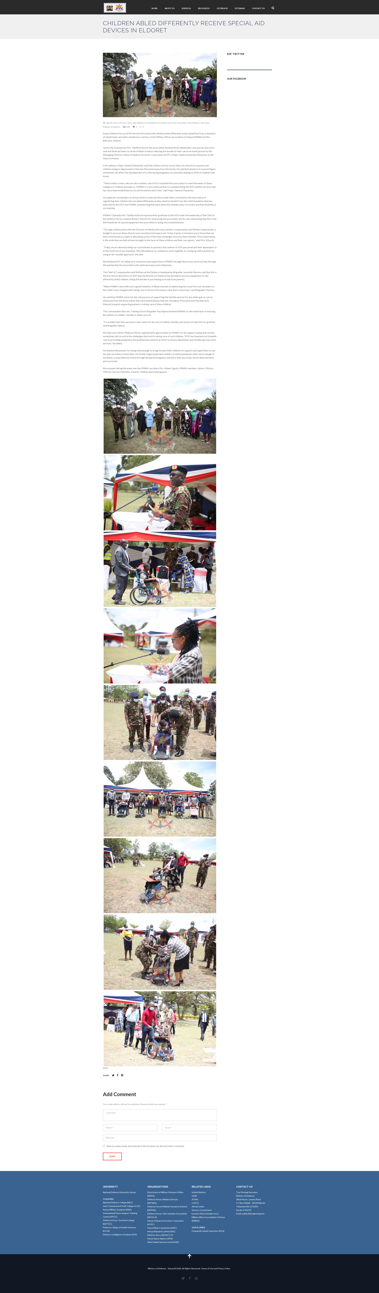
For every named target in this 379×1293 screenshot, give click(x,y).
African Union (198, 1206)
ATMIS (195, 1199)
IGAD (194, 1196)
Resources (204, 8)
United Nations (199, 1192)
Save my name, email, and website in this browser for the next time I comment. (145, 1146)
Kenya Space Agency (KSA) (160, 1238)
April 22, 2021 (111, 123)
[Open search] (273, 8)
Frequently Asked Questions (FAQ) (208, 1231)
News (184, 123)
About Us (170, 8)
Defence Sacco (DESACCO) (160, 1235)
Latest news (172, 123)
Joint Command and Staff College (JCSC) (121, 1206)
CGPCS (195, 1203)
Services (186, 8)
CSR (134, 123)
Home (155, 8)
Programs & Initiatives (111, 127)
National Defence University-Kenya (119, 1192)
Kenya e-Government (202, 1210)
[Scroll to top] (189, 1256)
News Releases (194, 123)
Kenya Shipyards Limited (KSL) (161, 1231)
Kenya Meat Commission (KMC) (162, 1228)
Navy (180, 123)
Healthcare (140, 123)
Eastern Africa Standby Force (205, 1213)
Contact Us (258, 8)
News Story (204, 123)
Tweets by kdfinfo (235, 61)
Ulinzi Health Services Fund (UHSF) (163, 1242)
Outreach (222, 8)
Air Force (123, 123)
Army (130, 123)
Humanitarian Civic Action (156, 123)
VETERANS (240, 8)
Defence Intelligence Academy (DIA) (120, 1234)
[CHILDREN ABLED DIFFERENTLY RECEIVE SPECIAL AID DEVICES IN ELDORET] (160, 85)
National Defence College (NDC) (118, 1202)
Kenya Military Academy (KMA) (117, 1209)
